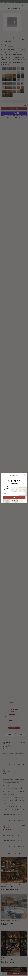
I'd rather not (14, 500)
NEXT (14, 497)
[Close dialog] (25, 475)
